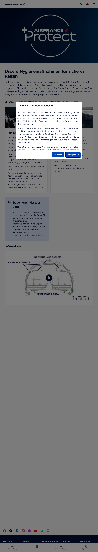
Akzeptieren (73, 155)
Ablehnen (58, 155)
